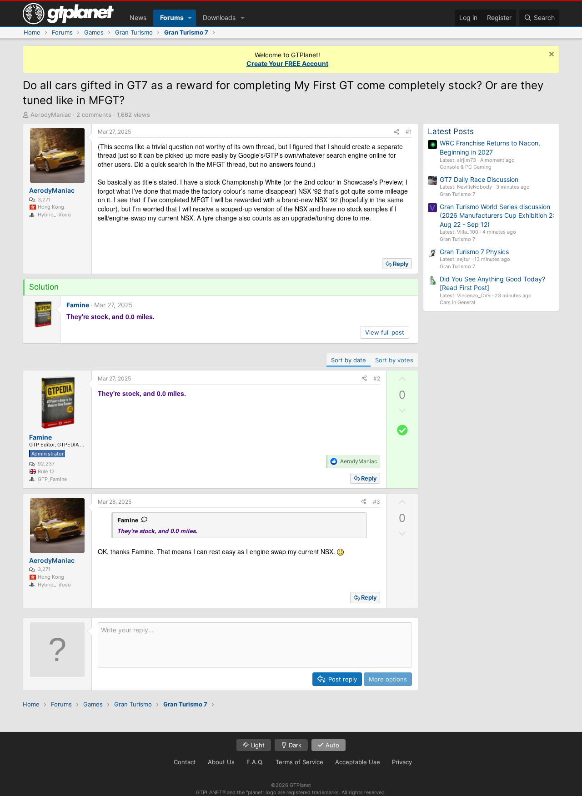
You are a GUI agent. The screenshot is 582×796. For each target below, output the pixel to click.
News (138, 17)
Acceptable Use (357, 762)
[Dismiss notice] (550, 55)
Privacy (402, 762)
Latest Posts (451, 131)
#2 (376, 378)
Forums (172, 17)
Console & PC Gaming (466, 167)
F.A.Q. (255, 762)
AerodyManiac (50, 114)
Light (257, 745)
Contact (185, 762)
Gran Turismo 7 (457, 194)
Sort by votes (394, 360)
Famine (127, 520)
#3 (376, 501)
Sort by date (348, 360)
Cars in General (457, 302)
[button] (190, 18)
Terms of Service (299, 762)
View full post (384, 332)
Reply (400, 263)
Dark (294, 745)
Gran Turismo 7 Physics (474, 251)
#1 (409, 131)
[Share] (396, 132)
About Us (221, 762)
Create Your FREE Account (287, 63)
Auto (331, 745)
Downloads (219, 17)
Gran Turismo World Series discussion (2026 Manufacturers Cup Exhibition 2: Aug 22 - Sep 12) (497, 215)
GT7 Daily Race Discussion (479, 179)
